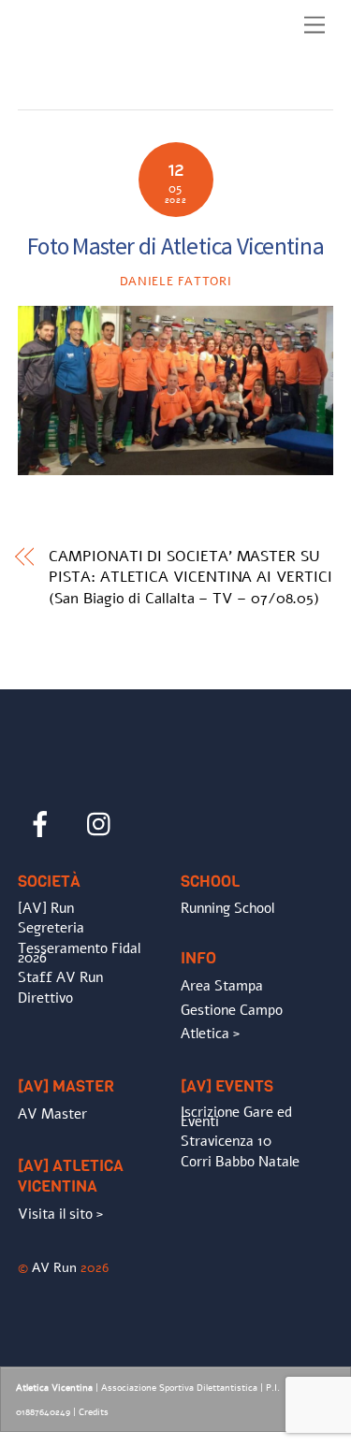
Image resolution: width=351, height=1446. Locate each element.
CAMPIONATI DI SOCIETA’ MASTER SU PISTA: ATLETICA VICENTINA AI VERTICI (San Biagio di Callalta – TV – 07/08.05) (190, 577)
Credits (94, 1412)
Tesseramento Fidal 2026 (79, 953)
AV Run (54, 1267)
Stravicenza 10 (226, 1141)
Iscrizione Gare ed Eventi (236, 1117)
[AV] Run (46, 908)
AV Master (52, 1114)
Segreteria (51, 927)
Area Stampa (222, 985)
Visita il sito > (60, 1214)
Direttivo (45, 998)
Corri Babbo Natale (240, 1161)
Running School (227, 908)
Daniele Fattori (176, 281)
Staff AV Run (60, 977)
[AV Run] (125, 90)
